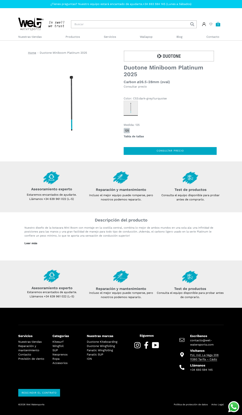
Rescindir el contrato (39, 392)
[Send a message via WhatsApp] (233, 406)
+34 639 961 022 (55, 296)
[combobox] (134, 24)
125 (127, 130)
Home (32, 52)
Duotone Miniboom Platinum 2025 (63, 52)
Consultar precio (170, 150)
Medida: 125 (132, 125)
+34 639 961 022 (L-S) (59, 199)
